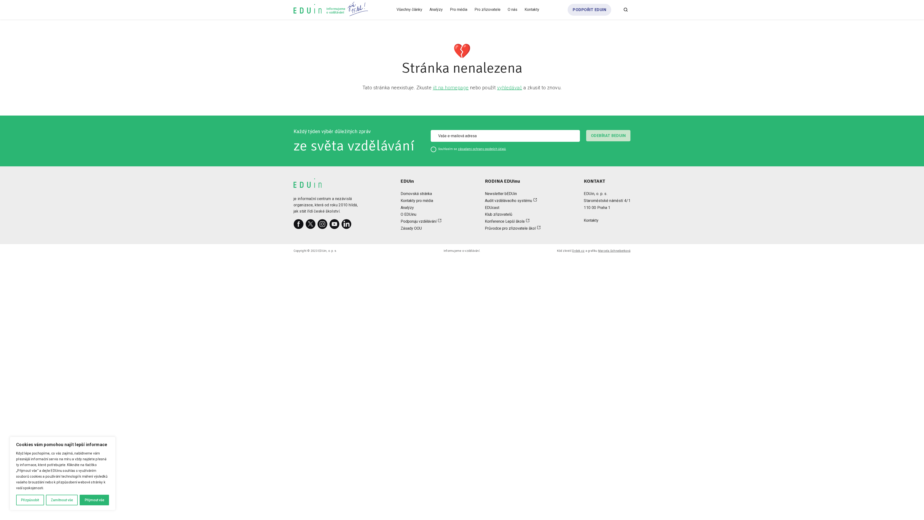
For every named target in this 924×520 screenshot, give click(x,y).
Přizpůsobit (30, 500)
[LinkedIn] (346, 224)
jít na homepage (451, 88)
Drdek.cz (578, 251)
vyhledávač (509, 88)
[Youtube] (334, 224)
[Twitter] (311, 224)
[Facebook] (299, 224)
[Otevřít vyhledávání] (625, 9)
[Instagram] (322, 224)
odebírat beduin (608, 135)
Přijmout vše (94, 500)
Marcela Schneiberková (614, 251)
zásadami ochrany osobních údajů (482, 149)
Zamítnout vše (62, 500)
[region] (63, 473)
